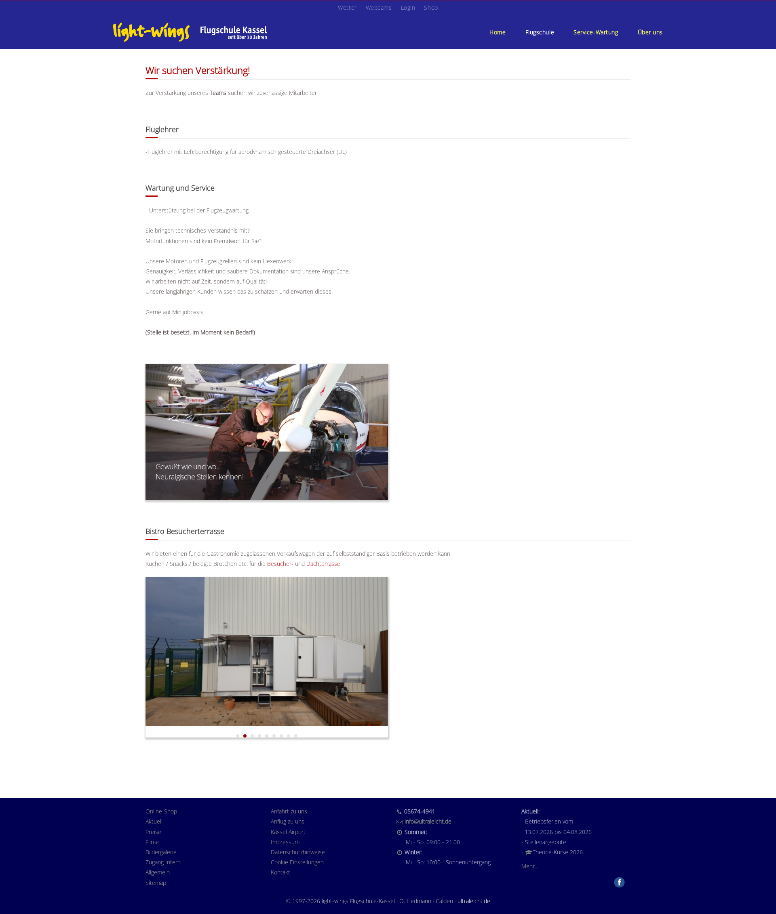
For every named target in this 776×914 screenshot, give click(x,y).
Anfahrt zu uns (289, 811)
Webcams (379, 7)
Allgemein (158, 872)
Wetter (347, 7)
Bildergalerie (161, 852)
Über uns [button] (650, 32)
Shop (431, 7)
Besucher (279, 563)
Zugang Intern (163, 862)
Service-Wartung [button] (596, 32)
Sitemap (156, 883)
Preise (153, 832)
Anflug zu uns (287, 821)
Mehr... (529, 866)
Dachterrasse (323, 563)
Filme (152, 842)
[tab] (237, 736)
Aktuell (154, 821)
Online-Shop (161, 811)
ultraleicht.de (474, 901)
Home (497, 32)
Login (408, 7)
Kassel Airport (288, 832)
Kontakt (280, 872)
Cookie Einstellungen (297, 862)
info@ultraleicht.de (428, 821)
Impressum (285, 842)
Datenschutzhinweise (298, 852)
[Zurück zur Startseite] (190, 32)
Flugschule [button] (540, 32)
